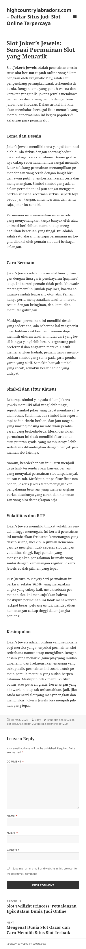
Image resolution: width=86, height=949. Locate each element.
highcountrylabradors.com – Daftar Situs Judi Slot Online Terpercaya (39, 16)
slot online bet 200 (56, 724)
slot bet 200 (14, 724)
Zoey (38, 720)
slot (71, 720)
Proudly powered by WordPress (26, 943)
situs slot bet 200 (57, 720)
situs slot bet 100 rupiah (26, 73)
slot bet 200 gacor (33, 724)
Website (13, 850)
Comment (15, 761)
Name (12, 816)
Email (12, 833)
